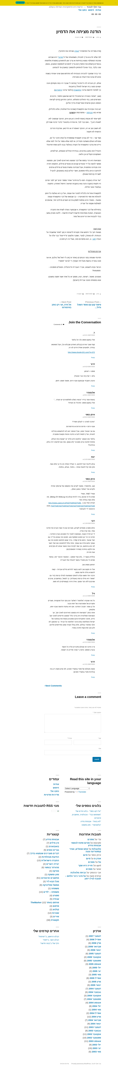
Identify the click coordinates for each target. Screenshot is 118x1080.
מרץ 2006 (96, 943)
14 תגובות (78, 37)
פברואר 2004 (94, 1020)
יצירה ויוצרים (52, 864)
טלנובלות (96, 849)
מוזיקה (55, 871)
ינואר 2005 (96, 985)
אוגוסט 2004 (95, 1003)
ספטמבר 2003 (94, 1038)
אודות (98, 10)
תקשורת (79, 294)
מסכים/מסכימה (20, 2)
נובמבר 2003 (94, 1031)
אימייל (69, 738)
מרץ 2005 (96, 981)
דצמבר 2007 (95, 936)
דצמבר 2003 (95, 1027)
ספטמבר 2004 (94, 999)
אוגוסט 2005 (95, 964)
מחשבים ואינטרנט (50, 878)
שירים (56, 916)
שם (99, 738)
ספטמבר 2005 (94, 960)
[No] (116, 3)
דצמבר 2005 (95, 953)
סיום (85, 855)
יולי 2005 (96, 967)
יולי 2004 (96, 1006)
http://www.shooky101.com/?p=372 (81, 352)
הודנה (60, 57)
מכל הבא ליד (52, 881)
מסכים (91, 839)
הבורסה (90, 112)
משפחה (55, 888)
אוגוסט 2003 (95, 1041)
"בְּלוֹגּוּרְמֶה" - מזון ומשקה (91, 825)
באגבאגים (54, 846)
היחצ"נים (58, 90)
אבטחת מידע (52, 839)
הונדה (76, 51)
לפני (94, 239)
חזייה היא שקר (85, 865)
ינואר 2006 (96, 950)
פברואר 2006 (94, 946)
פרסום (56, 906)
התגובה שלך (97, 712)
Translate (82, 792)
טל (99, 862)
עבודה (56, 899)
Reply (93, 357)
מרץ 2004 (96, 1017)
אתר (99, 748)
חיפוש (91, 10)
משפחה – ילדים (51, 892)
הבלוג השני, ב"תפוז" (51, 940)
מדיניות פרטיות (51, 795)
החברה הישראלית (50, 860)
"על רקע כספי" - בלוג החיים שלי (88, 811)
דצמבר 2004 (95, 988)
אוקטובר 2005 (94, 957)
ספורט (56, 895)
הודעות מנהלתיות (50, 857)
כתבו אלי (82, 10)
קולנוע (56, 909)
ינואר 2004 (96, 1024)
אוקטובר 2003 (94, 1034)
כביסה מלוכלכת (78, 872)
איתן (97, 37)
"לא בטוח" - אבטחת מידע (91, 821)
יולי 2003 (96, 1045)
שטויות (55, 913)
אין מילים (54, 843)
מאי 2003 (96, 1052)
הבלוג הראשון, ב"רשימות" (48, 936)
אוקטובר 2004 (94, 995)
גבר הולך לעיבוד (94, 7)
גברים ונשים (53, 850)
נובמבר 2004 (94, 992)
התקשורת (77, 90)
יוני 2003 (97, 1048)
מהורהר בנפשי (52, 867)
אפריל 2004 (95, 1013)
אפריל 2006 (95, 939)
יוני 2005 (97, 971)
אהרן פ (97, 858)
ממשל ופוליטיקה (51, 885)
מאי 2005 (96, 974)
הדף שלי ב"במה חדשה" (49, 943)
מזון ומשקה (53, 874)
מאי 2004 (96, 1009)
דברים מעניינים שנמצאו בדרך (44, 853)
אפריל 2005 (95, 978)
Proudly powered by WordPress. (81, 1063)
